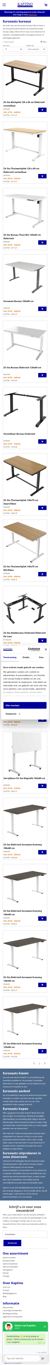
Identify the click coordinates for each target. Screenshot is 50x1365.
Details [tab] (26, 657)
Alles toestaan (12, 705)
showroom (32, 15)
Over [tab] (41, 657)
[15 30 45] (13, 49)
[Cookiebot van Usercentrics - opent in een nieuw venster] (29, 649)
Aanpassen (11, 713)
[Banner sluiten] (46, 649)
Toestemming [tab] (9, 657)
